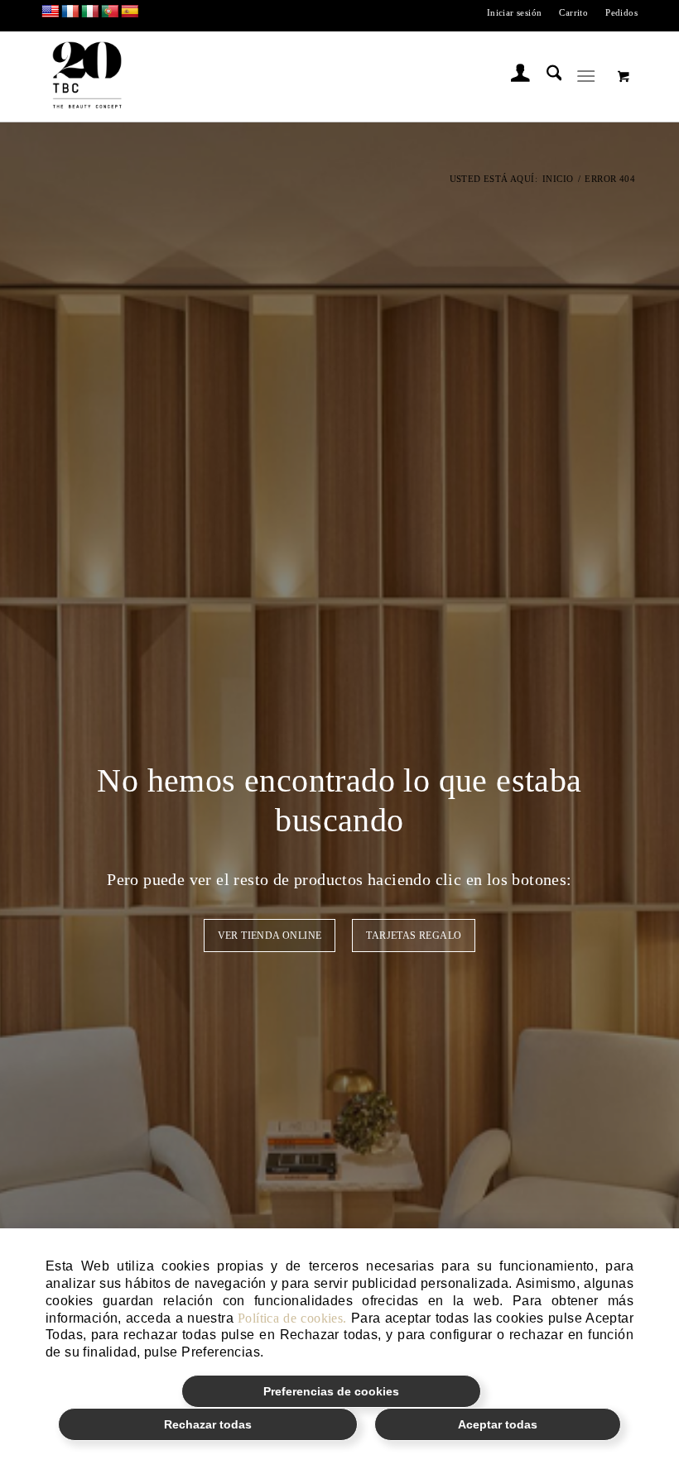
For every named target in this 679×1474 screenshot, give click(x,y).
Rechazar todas (208, 1424)
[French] (70, 12)
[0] (623, 76)
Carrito (573, 12)
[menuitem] (515, 12)
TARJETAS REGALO (413, 935)
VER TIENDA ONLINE (270, 935)
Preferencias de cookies (331, 1391)
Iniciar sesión (514, 12)
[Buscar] (546, 76)
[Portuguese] (110, 12)
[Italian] (90, 12)
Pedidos (621, 12)
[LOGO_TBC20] (87, 76)
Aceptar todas (497, 1424)
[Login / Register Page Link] (512, 76)
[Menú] (586, 76)
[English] (50, 12)
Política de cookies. (292, 1318)
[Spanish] (130, 12)
